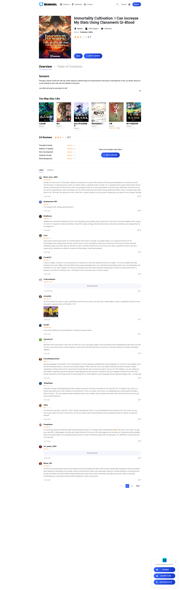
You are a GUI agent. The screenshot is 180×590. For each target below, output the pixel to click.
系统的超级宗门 (97, 124)
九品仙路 (42, 124)
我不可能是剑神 (132, 124)
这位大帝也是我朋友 (80, 125)
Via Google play (166, 582)
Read (78, 56)
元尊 (110, 124)
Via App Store (166, 576)
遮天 (58, 124)
